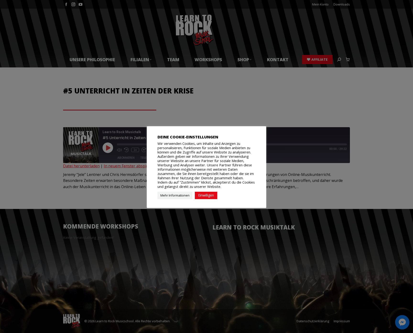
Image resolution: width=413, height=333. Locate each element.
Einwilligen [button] (206, 195)
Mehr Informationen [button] (175, 195)
